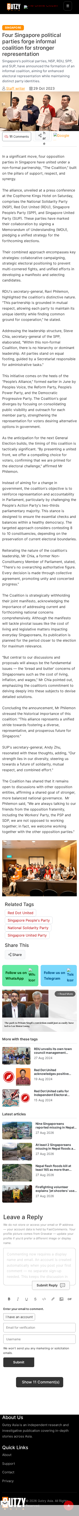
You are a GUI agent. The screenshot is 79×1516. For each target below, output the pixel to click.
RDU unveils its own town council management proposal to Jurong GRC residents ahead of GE (53, 1054)
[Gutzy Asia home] (14, 1503)
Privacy (8, 1481)
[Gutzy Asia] (13, 7)
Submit (18, 1362)
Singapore (13, 27)
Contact (8, 1472)
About (6, 1455)
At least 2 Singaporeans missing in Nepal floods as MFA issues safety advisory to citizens (56, 1150)
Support (8, 1463)
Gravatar (46, 1233)
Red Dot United (20, 913)
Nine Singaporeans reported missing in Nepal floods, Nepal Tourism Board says (55, 1129)
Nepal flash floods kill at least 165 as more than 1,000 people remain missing (53, 1171)
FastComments (57, 1229)
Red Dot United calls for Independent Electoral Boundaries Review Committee (51, 1097)
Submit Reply (47, 1285)
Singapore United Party (27, 935)
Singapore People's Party (29, 920)
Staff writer (15, 88)
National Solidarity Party (28, 928)
